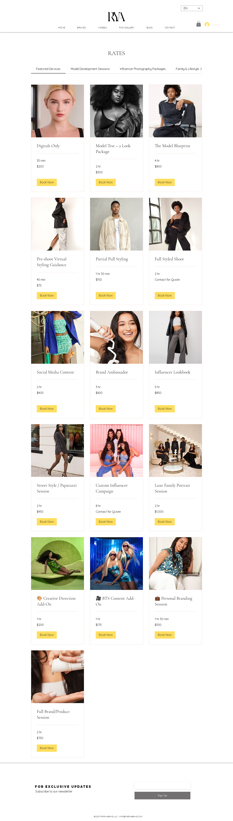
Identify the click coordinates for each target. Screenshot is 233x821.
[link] (48, 69)
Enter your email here (153, 780)
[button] (81, 27)
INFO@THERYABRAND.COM (131, 816)
